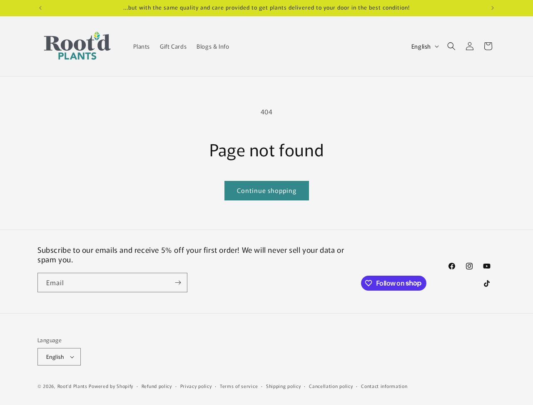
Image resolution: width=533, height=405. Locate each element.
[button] (451, 46)
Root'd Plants (72, 386)
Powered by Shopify (111, 386)
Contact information (384, 386)
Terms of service (239, 386)
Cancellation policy (331, 386)
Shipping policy (283, 386)
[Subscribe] (178, 282)
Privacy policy (196, 386)
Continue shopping (266, 190)
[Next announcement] (492, 8)
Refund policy (157, 386)
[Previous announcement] (40, 8)
